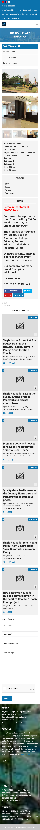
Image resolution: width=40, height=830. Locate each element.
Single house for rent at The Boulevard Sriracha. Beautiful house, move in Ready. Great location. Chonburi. (19, 346)
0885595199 (10, 52)
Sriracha (11, 149)
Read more (25, 754)
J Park (27, 155)
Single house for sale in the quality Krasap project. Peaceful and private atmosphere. (19, 398)
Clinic (20, 155)
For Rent (17, 146)
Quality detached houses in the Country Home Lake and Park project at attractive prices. (20, 495)
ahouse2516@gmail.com (12, 18)
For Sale (24, 146)
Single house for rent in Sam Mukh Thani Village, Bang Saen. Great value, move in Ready (20, 547)
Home (18, 143)
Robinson (7, 158)
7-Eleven (21, 152)
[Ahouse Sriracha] (3, 24)
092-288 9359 (9, 6)
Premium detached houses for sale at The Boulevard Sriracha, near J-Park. (19, 447)
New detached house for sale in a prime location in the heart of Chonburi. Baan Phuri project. (20, 597)
